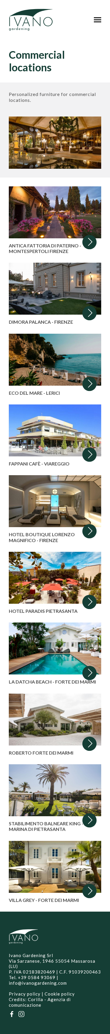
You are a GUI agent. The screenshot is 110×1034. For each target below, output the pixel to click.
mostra (55, 220)
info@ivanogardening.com (38, 983)
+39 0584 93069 (36, 977)
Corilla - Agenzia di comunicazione (40, 1002)
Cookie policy (60, 993)
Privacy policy (24, 993)
